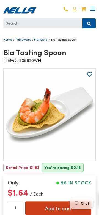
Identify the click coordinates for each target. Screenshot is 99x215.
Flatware (40, 39)
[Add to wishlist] (90, 74)
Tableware (23, 39)
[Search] (89, 23)
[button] (74, 9)
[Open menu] (93, 9)
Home (7, 39)
